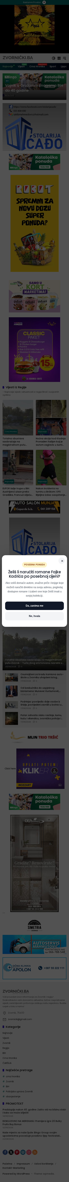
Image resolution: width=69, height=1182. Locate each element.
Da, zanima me (34, 605)
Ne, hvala (34, 616)
